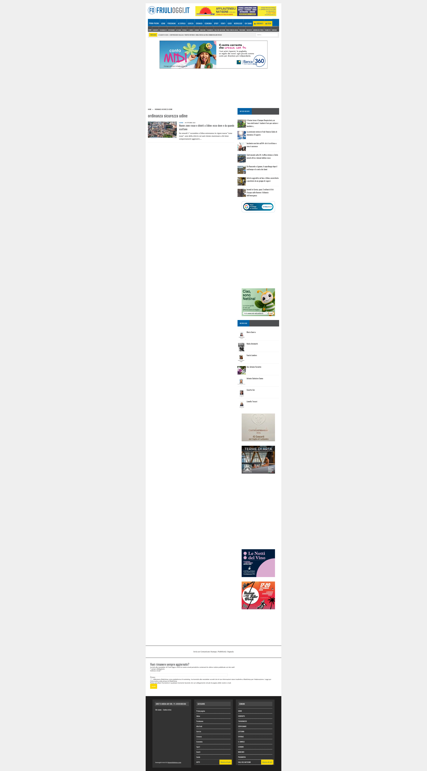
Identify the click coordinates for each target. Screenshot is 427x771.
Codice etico (167, 709)
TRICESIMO (242, 30)
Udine (163, 23)
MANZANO (203, 30)
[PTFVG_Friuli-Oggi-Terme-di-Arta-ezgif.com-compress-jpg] (258, 472)
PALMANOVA (210, 30)
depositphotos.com (174, 762)
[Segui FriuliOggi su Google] (258, 206)
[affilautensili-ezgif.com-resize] (235, 14)
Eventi (223, 23)
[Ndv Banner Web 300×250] (258, 575)
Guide (230, 23)
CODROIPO (155, 30)
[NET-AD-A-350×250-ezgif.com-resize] (258, 314)
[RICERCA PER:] (267, 34)
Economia (208, 23)
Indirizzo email (155, 671)
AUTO (198, 762)
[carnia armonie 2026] (258, 440)
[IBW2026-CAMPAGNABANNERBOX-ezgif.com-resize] (258, 608)
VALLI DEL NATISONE (219, 30)
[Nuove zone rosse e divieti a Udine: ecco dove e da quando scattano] (162, 136)
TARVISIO (274, 30)
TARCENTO (249, 30)
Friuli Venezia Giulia (232, 30)
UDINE (150, 30)
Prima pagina (154, 23)
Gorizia (190, 23)
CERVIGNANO (171, 30)
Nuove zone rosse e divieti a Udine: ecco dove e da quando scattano (206, 127)
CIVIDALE (184, 30)
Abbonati (259, 23)
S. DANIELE (190, 30)
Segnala (230, 651)
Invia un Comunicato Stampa (205, 651)
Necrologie (238, 23)
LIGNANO (196, 30)
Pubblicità (222, 651)
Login (269, 23)
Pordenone (171, 23)
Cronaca (199, 23)
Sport (216, 23)
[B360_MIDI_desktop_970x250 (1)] (213, 67)
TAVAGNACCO (163, 30)
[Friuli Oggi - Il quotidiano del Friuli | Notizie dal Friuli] (168, 10)
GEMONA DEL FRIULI (258, 30)
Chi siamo (248, 23)
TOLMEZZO (268, 30)
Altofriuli (182, 23)
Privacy (152, 677)
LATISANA (178, 30)
